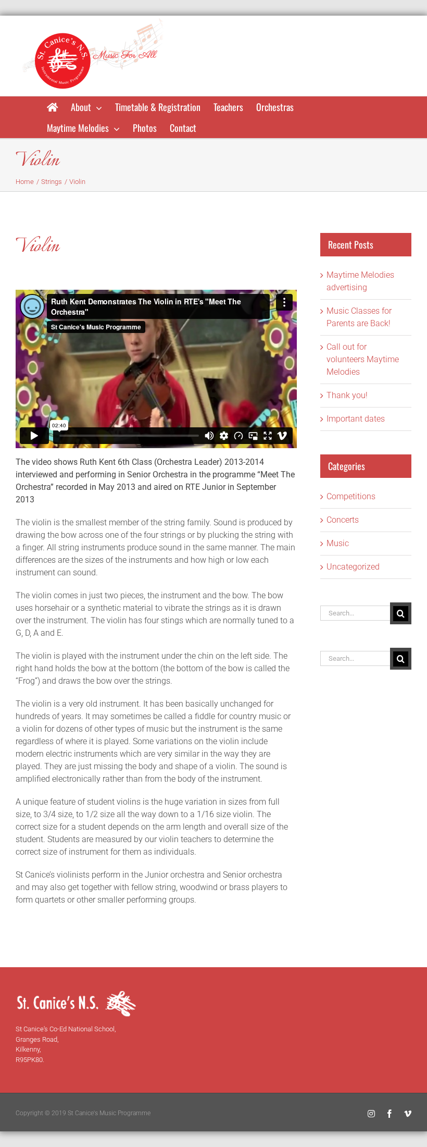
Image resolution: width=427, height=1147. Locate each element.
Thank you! (347, 395)
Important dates (355, 419)
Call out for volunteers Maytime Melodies (362, 359)
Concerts (342, 520)
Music (337, 543)
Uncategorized (353, 567)
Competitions (350, 496)
